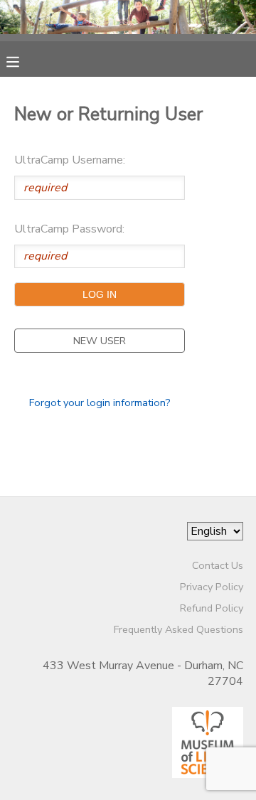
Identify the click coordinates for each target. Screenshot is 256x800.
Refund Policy (211, 608)
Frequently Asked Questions (178, 629)
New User (99, 341)
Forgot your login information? (100, 402)
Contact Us (217, 565)
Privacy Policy (211, 587)
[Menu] (23, 60)
